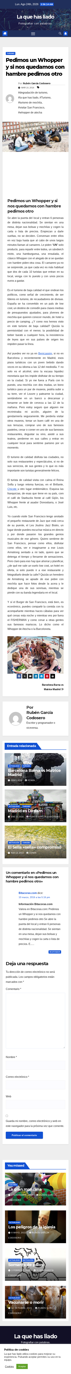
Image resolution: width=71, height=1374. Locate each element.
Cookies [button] (9, 1366)
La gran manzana (25, 1189)
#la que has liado (28, 97)
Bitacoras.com (28, 893)
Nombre (11, 1057)
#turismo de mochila (30, 102)
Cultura (13, 1185)
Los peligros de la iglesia (31, 1227)
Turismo (10, 53)
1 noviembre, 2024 (22, 1195)
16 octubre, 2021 (22, 1308)
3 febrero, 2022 (21, 1270)
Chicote (12, 489)
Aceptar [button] (22, 1366)
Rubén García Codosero (36, 83)
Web (8, 1096)
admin (31, 780)
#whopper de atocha (30, 112)
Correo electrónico (17, 1076)
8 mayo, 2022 (19, 1233)
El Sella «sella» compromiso (34, 847)
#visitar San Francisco (31, 107)
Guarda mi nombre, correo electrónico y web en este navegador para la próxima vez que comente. (35, 1123)
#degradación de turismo (32, 92)
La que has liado (35, 17)
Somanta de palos (25, 1264)
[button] (60, 33)
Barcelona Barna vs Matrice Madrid (34, 772)
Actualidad (14, 766)
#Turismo (45, 97)
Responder (55, 952)
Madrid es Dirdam (25, 810)
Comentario (13, 989)
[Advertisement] (32, 176)
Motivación (14, 843)
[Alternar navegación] (33, 33)
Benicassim (45, 353)
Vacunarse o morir (26, 1302)
